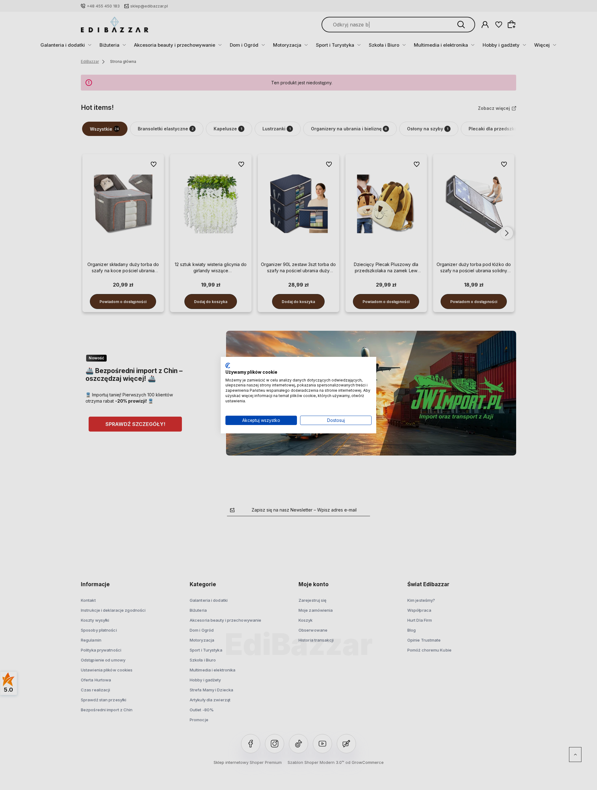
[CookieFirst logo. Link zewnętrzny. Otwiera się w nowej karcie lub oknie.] (227, 365)
